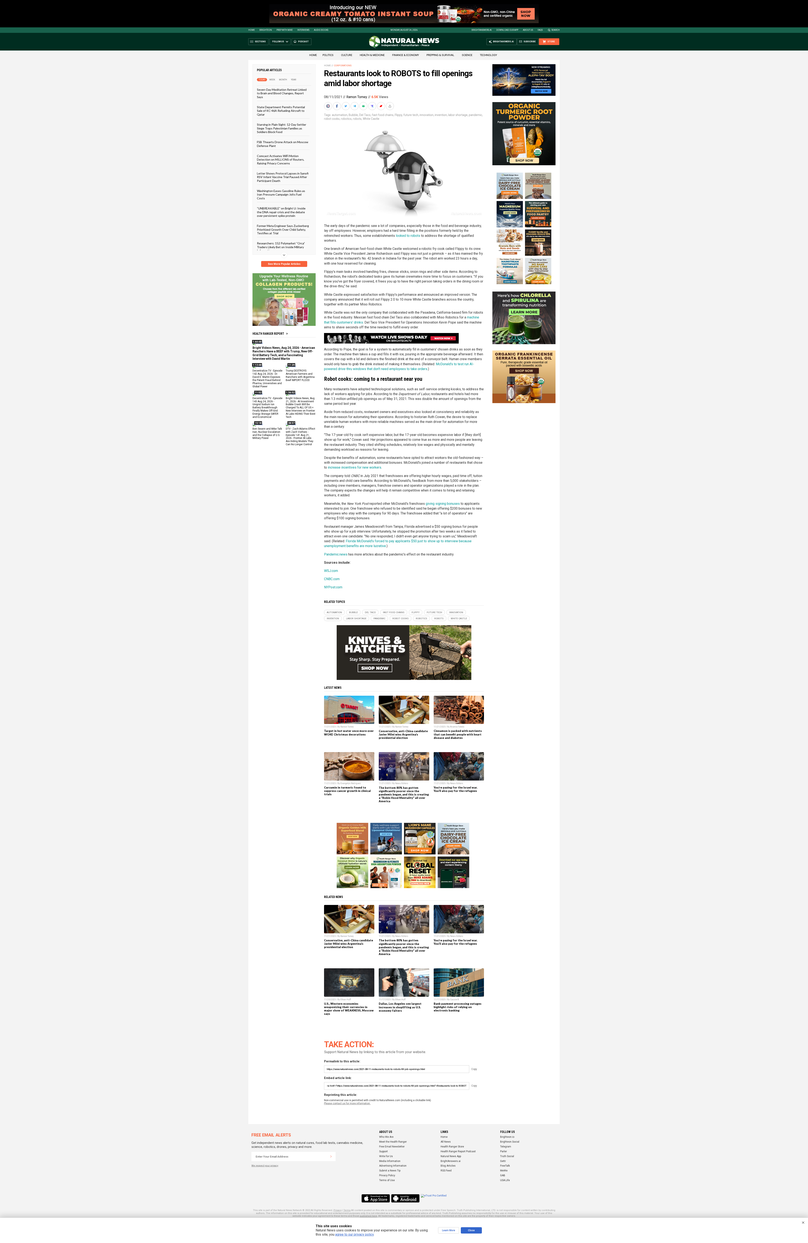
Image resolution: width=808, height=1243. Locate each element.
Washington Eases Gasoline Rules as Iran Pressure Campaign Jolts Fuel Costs (281, 194)
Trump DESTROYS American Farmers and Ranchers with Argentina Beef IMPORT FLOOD (300, 375)
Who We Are (386, 1136)
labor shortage (458, 115)
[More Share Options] (390, 106)
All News (446, 1141)
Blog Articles (448, 1165)
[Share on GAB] (363, 106)
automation (339, 115)
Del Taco (365, 115)
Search (556, 30)
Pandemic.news (335, 554)
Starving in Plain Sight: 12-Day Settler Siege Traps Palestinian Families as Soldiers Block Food (281, 128)
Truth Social (507, 1156)
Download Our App (507, 30)
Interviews (303, 30)
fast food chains (382, 115)
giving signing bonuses (443, 504)
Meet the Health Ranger (393, 1141)
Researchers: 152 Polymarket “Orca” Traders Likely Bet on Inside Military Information (281, 246)
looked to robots (408, 236)
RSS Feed (446, 1170)
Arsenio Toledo (457, 727)
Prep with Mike (284, 30)
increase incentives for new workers (354, 467)
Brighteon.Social (509, 1141)
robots (357, 118)
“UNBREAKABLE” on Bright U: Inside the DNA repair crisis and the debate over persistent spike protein (281, 212)
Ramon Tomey (356, 97)
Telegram (505, 1146)
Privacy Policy (387, 1175)
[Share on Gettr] (381, 106)
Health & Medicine (372, 55)
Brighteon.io (507, 1136)
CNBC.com (332, 579)
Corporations (343, 65)
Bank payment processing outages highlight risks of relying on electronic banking (457, 1007)
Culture (346, 55)
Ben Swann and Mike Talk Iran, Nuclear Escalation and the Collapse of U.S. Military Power (267, 433)
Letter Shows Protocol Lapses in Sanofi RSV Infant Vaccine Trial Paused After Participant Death (282, 177)
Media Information (389, 1161)
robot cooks (332, 118)
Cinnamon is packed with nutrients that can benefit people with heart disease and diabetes (458, 734)
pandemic (475, 115)
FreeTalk (505, 1165)
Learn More (448, 1230)
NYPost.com (333, 587)
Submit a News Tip (389, 1170)
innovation (426, 115)
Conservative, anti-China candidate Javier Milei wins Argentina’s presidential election (403, 734)
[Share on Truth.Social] (372, 106)
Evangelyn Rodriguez (350, 783)
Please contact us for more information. (347, 1103)
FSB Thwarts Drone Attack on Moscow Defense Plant (282, 143)
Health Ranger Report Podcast (458, 1151)
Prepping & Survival (440, 55)
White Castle (371, 118)
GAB (502, 1175)
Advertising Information (393, 1165)
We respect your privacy (264, 1165)
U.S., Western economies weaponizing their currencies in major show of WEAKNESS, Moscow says (349, 1008)
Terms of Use (387, 1180)
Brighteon (265, 30)
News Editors (401, 783)
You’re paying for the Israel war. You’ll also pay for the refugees (455, 789)
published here (368, 1216)
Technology (488, 55)
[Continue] (331, 1156)
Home (251, 30)
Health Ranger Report (268, 333)
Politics (328, 55)
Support (383, 1151)
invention (441, 115)
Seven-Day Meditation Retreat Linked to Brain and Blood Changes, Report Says (282, 93)
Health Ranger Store (452, 1146)
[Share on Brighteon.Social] (328, 106)
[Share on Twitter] (346, 106)
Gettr (503, 1161)
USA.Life (505, 1180)
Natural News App (451, 1156)
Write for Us (386, 1156)
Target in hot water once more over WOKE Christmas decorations (349, 732)
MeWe (504, 1170)
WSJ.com (331, 571)
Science (467, 55)
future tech (410, 115)
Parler (503, 1151)
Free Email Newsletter (392, 1146)
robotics (346, 118)
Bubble (353, 115)
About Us (528, 30)
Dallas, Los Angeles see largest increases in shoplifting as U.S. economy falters (400, 1007)
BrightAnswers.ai (482, 30)
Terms (347, 1210)
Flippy (398, 115)
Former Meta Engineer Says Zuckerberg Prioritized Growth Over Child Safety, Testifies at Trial (283, 229)
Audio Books (321, 30)
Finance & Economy (405, 55)
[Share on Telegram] (355, 106)
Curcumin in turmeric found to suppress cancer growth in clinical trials (347, 791)
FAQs (540, 30)
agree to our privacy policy (354, 1234)
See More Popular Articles (284, 263)
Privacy (338, 1210)
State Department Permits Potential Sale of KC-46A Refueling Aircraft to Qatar (281, 110)
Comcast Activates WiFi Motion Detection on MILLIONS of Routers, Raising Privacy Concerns (280, 159)
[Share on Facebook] (337, 106)
